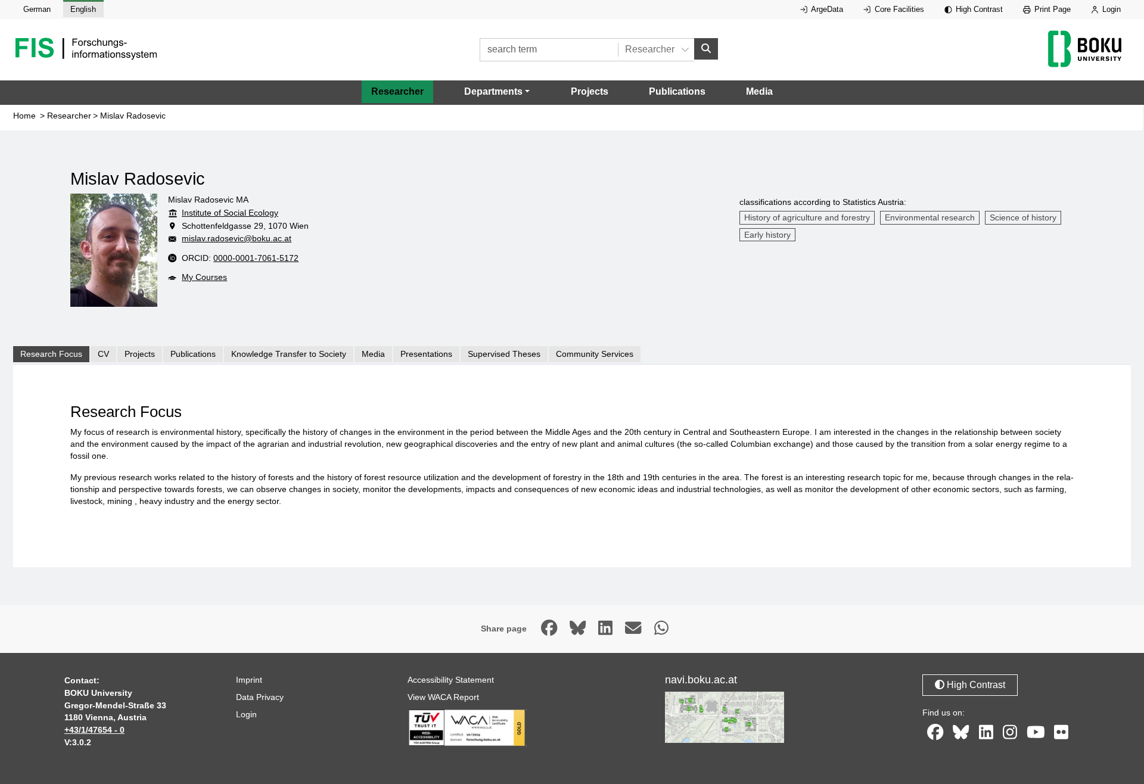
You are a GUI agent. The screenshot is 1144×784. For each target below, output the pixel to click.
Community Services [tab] (594, 354)
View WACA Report (443, 697)
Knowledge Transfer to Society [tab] (288, 354)
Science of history (1023, 217)
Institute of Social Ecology (230, 212)
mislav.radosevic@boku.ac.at (236, 238)
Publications (677, 91)
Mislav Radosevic (133, 115)
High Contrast (978, 9)
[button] (497, 91)
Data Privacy (260, 697)
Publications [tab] (193, 354)
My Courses (204, 277)
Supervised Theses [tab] (504, 354)
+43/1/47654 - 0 (94, 730)
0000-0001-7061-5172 (256, 258)
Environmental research (930, 217)
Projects (589, 91)
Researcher (397, 91)
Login (1110, 9)
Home (24, 115)
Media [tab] (373, 354)
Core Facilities (898, 9)
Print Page (1051, 9)
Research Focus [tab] (51, 354)
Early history (767, 234)
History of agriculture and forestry (807, 217)
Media (759, 91)
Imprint (249, 680)
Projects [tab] (140, 354)
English (83, 9)
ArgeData (826, 9)
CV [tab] (103, 354)
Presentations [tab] (426, 354)
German (37, 9)
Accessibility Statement (451, 680)
